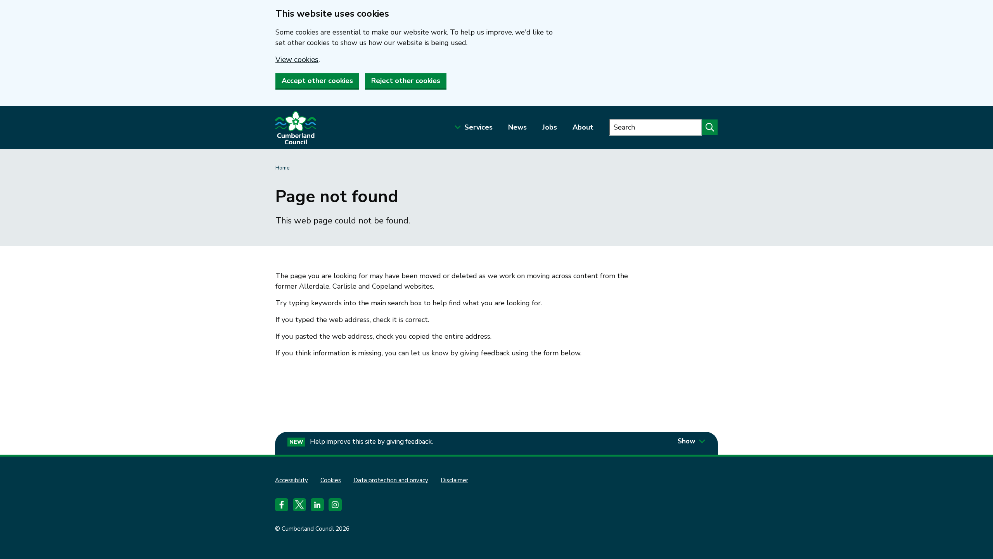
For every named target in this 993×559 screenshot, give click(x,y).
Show (686, 441)
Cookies (330, 480)
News (517, 127)
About (583, 127)
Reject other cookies (405, 80)
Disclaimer (454, 480)
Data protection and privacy (390, 480)
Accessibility (291, 480)
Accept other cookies (317, 80)
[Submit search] (710, 127)
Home (282, 167)
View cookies (296, 60)
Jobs (549, 127)
